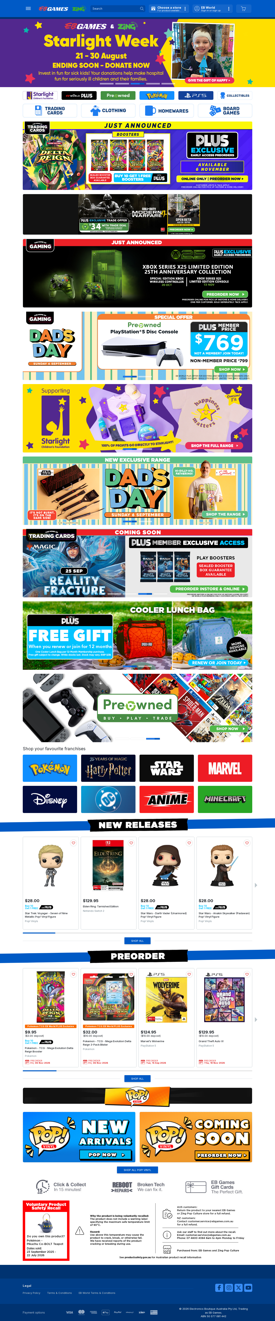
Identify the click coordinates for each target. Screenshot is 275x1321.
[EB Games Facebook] (219, 1288)
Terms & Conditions (59, 1292)
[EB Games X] (239, 1288)
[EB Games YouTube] (248, 1288)
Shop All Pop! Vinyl (137, 1170)
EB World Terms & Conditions (97, 1292)
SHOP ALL (137, 940)
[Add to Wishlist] (73, 843)
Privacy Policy (31, 1292)
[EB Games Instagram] (229, 1288)
